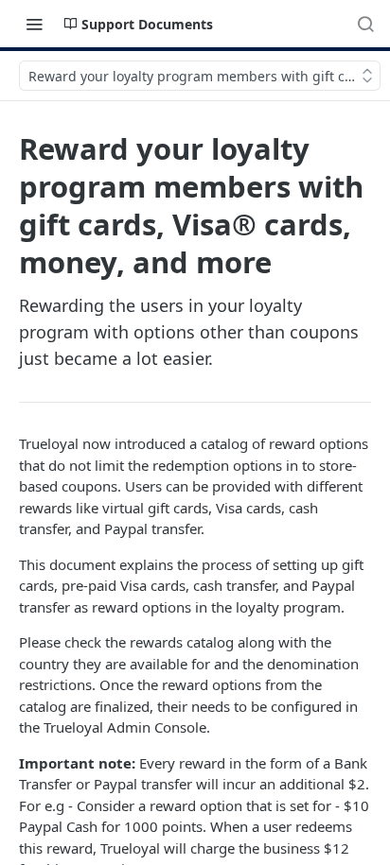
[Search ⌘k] (365, 24)
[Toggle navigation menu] (34, 24)
